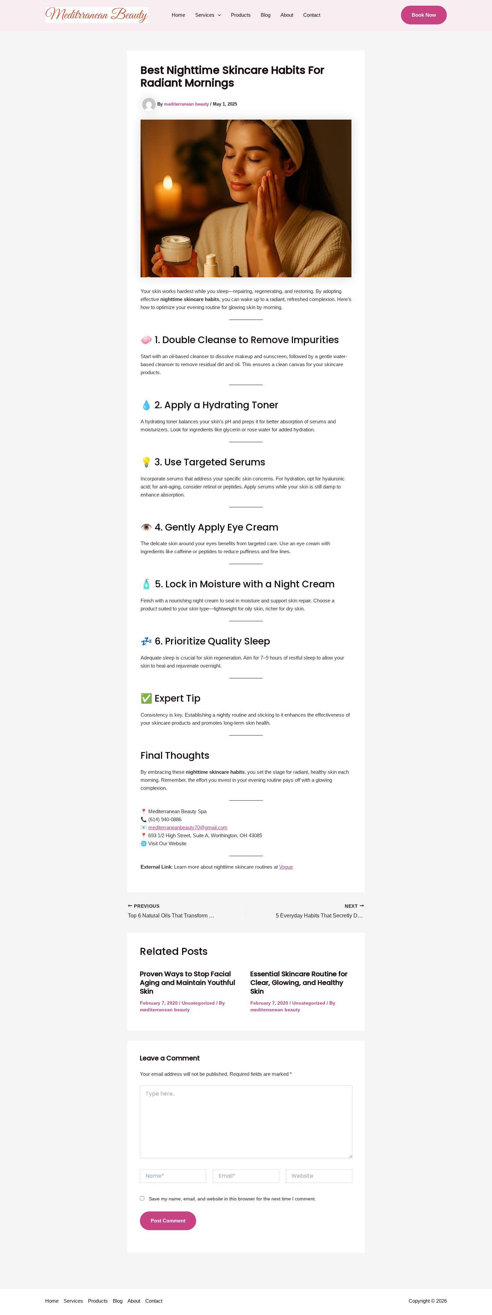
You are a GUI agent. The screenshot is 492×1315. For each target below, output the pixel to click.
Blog (265, 15)
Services (205, 15)
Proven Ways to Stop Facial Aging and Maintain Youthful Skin (187, 982)
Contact (311, 15)
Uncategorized (198, 1003)
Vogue (286, 867)
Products (241, 15)
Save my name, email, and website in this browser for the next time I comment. (232, 1198)
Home (178, 15)
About (286, 15)
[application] (218, 15)
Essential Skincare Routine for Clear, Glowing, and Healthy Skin (298, 982)
